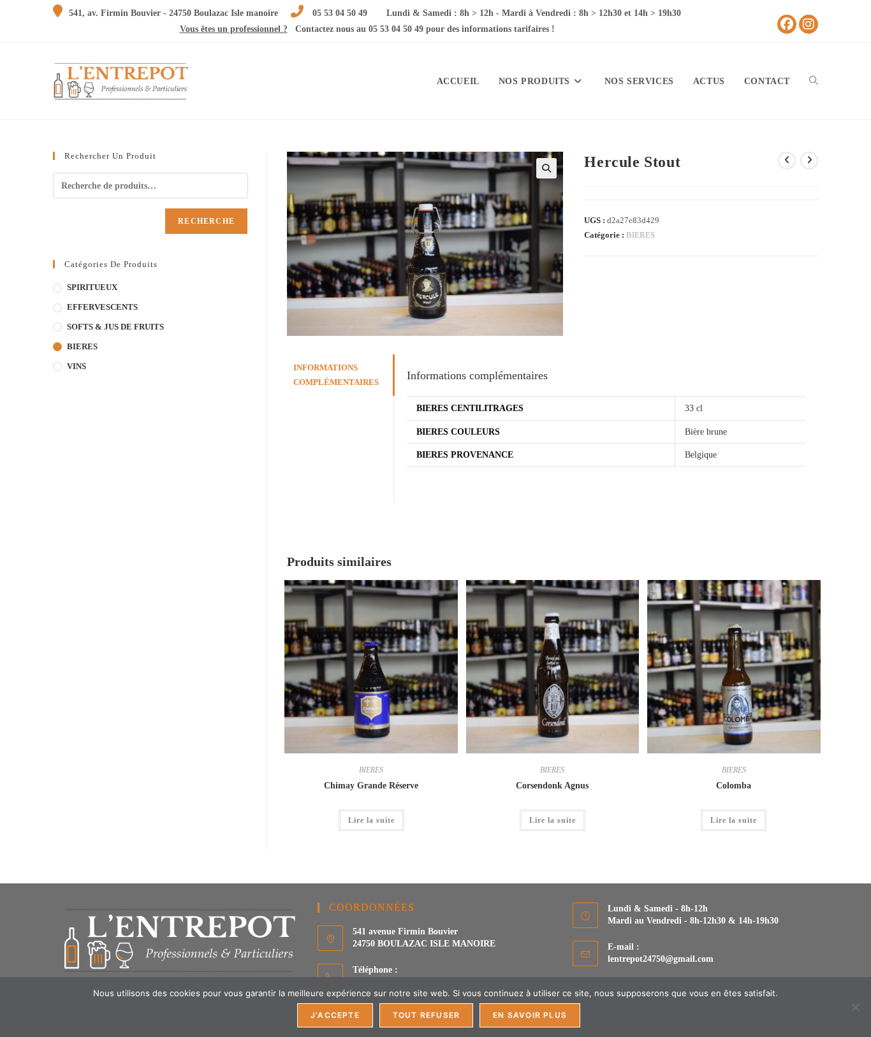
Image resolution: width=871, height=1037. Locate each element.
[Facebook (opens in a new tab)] (786, 24)
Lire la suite (371, 820)
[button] (546, 168)
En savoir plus (530, 1015)
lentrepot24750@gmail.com (661, 959)
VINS (76, 366)
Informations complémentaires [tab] (336, 375)
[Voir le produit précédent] (787, 161)
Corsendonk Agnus (552, 785)
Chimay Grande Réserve (371, 785)
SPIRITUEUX (92, 287)
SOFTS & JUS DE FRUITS (115, 326)
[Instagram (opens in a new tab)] (808, 24)
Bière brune (706, 432)
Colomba (733, 785)
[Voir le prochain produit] (809, 161)
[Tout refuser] (855, 1007)
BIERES (640, 235)
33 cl (694, 408)
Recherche (206, 221)
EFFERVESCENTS (102, 307)
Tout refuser (426, 1015)
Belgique (701, 455)
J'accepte (335, 1015)
